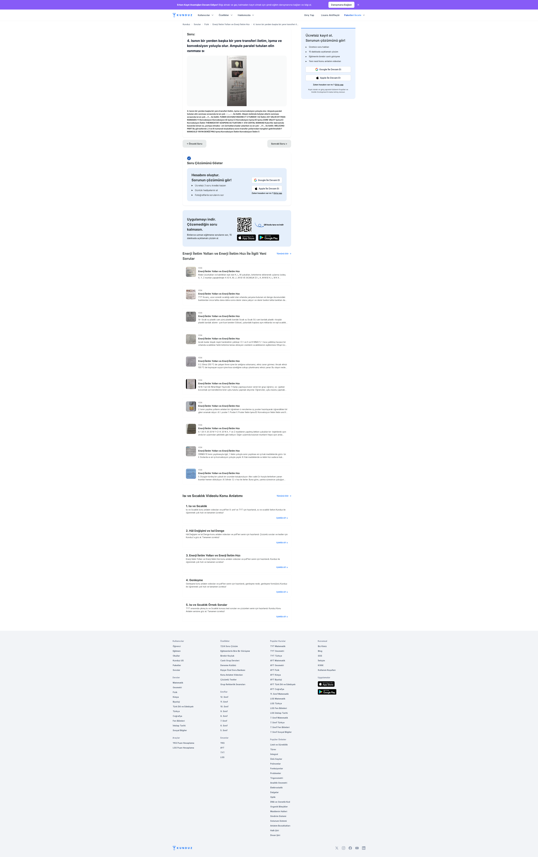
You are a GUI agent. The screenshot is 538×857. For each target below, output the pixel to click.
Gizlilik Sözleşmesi (319, 92)
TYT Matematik (277, 646)
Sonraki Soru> (279, 143)
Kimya (176, 697)
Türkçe (176, 711)
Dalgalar (274, 792)
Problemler (275, 773)
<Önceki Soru (194, 143)
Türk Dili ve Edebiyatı (183, 706)
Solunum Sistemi (278, 821)
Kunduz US (178, 660)
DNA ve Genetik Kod (280, 802)
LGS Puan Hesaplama (183, 748)
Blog (320, 651)
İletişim (321, 660)
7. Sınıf (223, 721)
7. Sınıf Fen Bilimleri (280, 727)
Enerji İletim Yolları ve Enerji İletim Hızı (231, 24)
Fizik (206, 24)
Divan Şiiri (275, 835)
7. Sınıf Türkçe (277, 722)
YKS (222, 743)
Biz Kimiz (322, 646)
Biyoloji (176, 702)
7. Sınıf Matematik (279, 718)
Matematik (178, 682)
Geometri (177, 687)
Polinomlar (275, 764)
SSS (320, 656)
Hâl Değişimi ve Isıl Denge (206, 530)
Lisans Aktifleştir (330, 15)
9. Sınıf (224, 711)
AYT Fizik (274, 670)
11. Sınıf (224, 702)
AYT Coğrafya (277, 689)
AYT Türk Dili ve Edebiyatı (282, 684)
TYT (222, 752)
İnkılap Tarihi (179, 725)
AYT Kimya (275, 675)
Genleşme (196, 580)
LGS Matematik (277, 698)
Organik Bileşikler (279, 806)
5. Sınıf (223, 730)
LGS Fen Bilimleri (278, 708)
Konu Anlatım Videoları (231, 675)
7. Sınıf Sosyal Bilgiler (281, 732)
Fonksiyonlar (276, 768)
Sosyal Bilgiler (180, 730)
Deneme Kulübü (228, 665)
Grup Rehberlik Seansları (232, 684)
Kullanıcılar (204, 15)
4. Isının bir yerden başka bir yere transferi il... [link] (275, 24)
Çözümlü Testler (228, 679)
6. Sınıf (224, 725)
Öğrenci (177, 646)
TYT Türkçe (276, 656)
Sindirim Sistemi (278, 816)
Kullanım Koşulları (338, 89)
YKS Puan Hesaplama (183, 743)
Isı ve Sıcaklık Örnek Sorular (208, 604)
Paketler (177, 665)
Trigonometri (276, 778)
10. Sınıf (224, 706)
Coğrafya (177, 716)
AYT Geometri (277, 665)
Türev (273, 749)
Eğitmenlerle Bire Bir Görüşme (235, 651)
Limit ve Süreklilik (279, 744)
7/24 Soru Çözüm (229, 646)
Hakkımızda (244, 15)
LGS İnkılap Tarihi (279, 713)
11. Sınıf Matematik (279, 694)
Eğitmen (177, 651)
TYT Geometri (277, 651)
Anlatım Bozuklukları (280, 825)
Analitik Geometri (278, 783)
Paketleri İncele (352, 15)
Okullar (176, 656)
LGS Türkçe (276, 703)
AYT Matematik (277, 660)
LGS (222, 757)
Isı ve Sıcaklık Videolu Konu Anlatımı (236, 496)
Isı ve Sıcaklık (198, 506)
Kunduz (186, 24)
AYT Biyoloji (276, 679)
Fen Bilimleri (179, 721)
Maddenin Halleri (278, 811)
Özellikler (224, 15)
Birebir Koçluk (227, 656)
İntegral (274, 754)
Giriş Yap (309, 15)
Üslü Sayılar (276, 759)
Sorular (197, 24)
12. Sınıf (224, 697)
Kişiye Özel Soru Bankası (232, 670)
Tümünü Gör (283, 253)
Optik (272, 797)
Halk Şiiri (274, 830)
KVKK (321, 665)
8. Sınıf (224, 716)
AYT (222, 748)
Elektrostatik (276, 787)
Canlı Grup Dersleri (229, 660)
